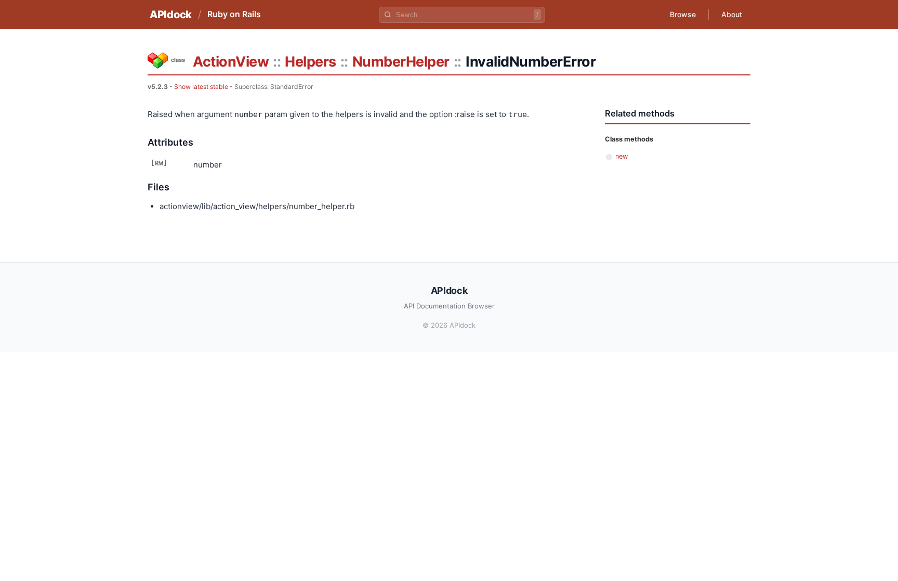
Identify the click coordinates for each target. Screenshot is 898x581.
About (731, 14)
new (621, 156)
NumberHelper (401, 61)
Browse (683, 14)
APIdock (171, 14)
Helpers (310, 61)
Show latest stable (201, 87)
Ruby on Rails (234, 14)
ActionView (231, 61)
